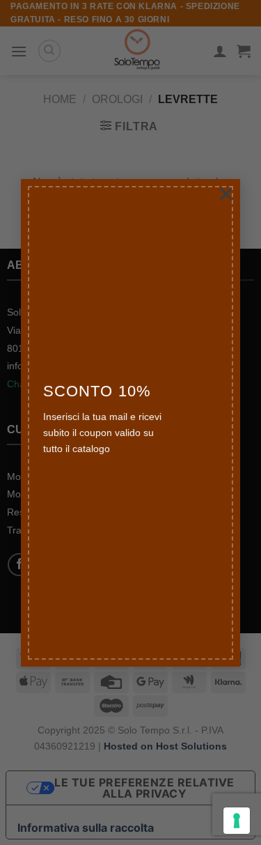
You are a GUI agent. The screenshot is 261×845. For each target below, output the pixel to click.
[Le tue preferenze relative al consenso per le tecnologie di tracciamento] (236, 820)
